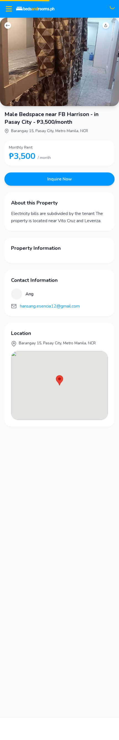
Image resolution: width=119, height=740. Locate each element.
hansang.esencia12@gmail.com (50, 306)
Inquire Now (59, 179)
